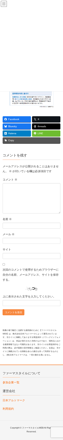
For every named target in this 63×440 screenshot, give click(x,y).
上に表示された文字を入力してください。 (29, 296)
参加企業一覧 (11, 382)
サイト (7, 249)
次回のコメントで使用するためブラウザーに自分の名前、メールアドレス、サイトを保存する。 (31, 274)
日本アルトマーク (14, 400)
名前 (7, 219)
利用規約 (8, 408)
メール (9, 234)
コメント (10, 179)
